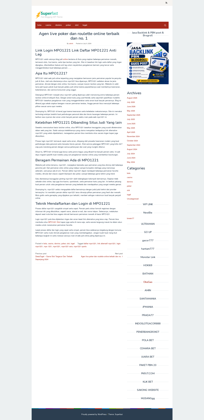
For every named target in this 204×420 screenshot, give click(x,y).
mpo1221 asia (67, 246)
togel (73, 243)
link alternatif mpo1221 (106, 243)
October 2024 (132, 140)
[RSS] (166, 3)
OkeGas (147, 282)
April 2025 (131, 132)
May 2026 (131, 110)
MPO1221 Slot (54, 222)
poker (63, 243)
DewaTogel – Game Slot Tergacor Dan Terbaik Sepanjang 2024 (53, 256)
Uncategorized (132, 198)
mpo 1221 (48, 246)
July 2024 (131, 153)
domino (57, 243)
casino (50, 243)
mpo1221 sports (80, 246)
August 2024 (132, 149)
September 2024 (133, 145)
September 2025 (133, 115)
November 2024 (133, 136)
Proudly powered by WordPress (94, 414)
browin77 (130, 218)
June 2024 (131, 157)
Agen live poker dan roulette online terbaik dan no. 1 (102, 255)
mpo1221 (56, 246)
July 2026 (131, 102)
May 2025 (131, 127)
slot (68, 243)
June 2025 (131, 123)
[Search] (165, 25)
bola (45, 243)
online (65, 59)
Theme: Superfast (115, 414)
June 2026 (131, 106)
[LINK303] (49, 14)
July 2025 (131, 119)
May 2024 (131, 162)
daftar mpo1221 (90, 243)
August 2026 (132, 97)
